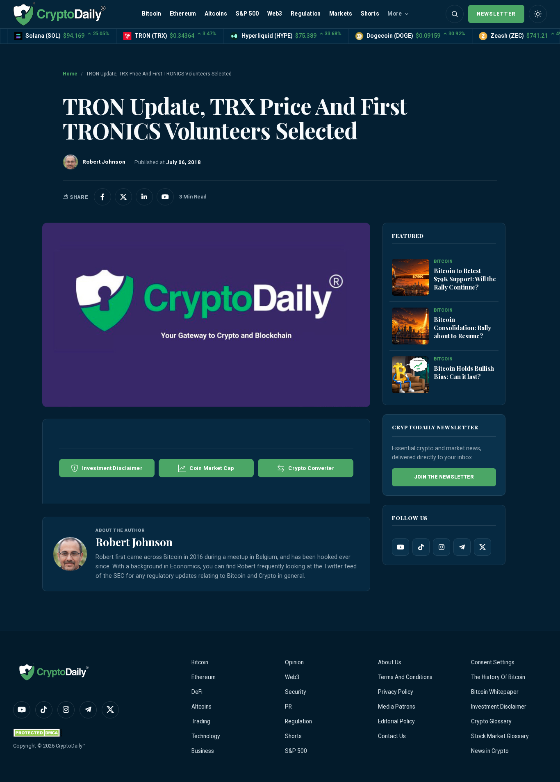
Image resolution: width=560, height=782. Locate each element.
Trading (200, 721)
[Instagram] (441, 547)
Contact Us (392, 736)
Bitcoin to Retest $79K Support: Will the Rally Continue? (465, 279)
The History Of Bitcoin (498, 677)
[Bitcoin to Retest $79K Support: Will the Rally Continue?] (410, 277)
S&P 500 (247, 13)
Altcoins (216, 13)
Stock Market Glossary (500, 736)
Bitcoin (151, 13)
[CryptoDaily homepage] (59, 13)
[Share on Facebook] (102, 196)
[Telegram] (462, 547)
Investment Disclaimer (498, 706)
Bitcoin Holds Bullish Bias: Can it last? (464, 372)
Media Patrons (396, 706)
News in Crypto (490, 751)
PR (288, 706)
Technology (205, 736)
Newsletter (496, 14)
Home (70, 74)
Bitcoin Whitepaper (495, 692)
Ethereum (183, 13)
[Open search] (455, 14)
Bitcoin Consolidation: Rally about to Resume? (462, 327)
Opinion (294, 662)
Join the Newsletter (444, 477)
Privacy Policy (395, 692)
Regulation (306, 13)
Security (295, 692)
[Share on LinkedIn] (144, 196)
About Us (389, 662)
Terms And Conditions (405, 677)
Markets (340, 13)
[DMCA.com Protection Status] (37, 732)
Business (202, 751)
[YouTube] (400, 547)
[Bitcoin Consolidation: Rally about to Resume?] (410, 326)
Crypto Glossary (491, 721)
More (394, 13)
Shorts (370, 13)
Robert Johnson (134, 541)
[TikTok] (421, 547)
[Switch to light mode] (538, 14)
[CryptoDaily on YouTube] (165, 196)
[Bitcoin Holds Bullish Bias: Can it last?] (410, 375)
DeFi (197, 692)
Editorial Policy (396, 721)
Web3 (274, 13)
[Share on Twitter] (123, 196)
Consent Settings (492, 662)
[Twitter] (482, 547)
